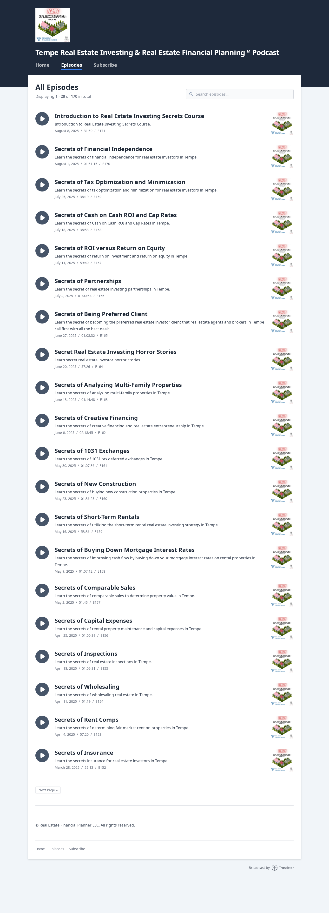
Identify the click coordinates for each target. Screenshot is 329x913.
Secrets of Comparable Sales (95, 587)
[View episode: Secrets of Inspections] (282, 661)
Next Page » (48, 790)
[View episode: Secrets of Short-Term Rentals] (282, 524)
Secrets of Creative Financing (96, 418)
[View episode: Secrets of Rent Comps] (282, 727)
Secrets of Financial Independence (103, 149)
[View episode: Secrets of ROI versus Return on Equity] (282, 255)
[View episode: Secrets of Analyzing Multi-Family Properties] (282, 392)
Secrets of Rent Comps (86, 719)
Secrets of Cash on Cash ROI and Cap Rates (116, 215)
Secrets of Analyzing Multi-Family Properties (118, 385)
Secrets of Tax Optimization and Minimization (120, 182)
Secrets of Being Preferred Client (101, 314)
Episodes (71, 65)
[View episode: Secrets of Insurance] (282, 760)
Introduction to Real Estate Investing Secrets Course (129, 116)
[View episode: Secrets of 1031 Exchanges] (282, 458)
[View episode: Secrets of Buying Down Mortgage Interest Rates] (282, 557)
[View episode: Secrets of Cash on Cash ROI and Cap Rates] (282, 222)
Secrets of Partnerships (88, 281)
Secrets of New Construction (95, 484)
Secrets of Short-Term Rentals (97, 517)
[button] (42, 119)
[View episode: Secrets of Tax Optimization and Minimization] (282, 189)
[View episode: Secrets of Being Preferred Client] (282, 321)
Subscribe (105, 65)
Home (42, 65)
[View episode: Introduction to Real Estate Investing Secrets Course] (282, 123)
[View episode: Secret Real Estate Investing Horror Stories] (282, 359)
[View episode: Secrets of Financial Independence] (282, 156)
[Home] (52, 25)
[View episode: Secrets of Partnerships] (282, 288)
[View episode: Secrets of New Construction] (282, 491)
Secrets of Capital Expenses (93, 620)
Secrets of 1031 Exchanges (92, 451)
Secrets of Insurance (84, 752)
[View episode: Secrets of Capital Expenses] (282, 628)
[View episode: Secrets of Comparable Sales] (282, 595)
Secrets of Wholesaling (87, 686)
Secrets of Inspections (86, 653)
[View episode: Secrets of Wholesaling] (282, 694)
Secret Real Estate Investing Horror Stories (116, 352)
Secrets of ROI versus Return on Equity (110, 248)
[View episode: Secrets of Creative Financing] (282, 425)
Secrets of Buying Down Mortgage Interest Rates (125, 550)
